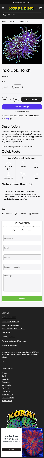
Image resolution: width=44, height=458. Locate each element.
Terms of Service (8, 397)
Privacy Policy (7, 400)
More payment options (22, 111)
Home (4, 21)
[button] (4, 99)
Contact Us (6, 382)
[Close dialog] (42, 430)
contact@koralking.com (10, 321)
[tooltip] (24, 158)
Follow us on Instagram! (22, 2)
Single (6, 87)
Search (4, 373)
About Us (5, 379)
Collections (12, 21)
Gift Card (5, 388)
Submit (22, 299)
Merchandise (6, 385)
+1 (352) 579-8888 (9, 317)
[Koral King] (21, 8)
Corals (4, 376)
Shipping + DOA (7, 394)
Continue (11, 449)
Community (6, 391)
